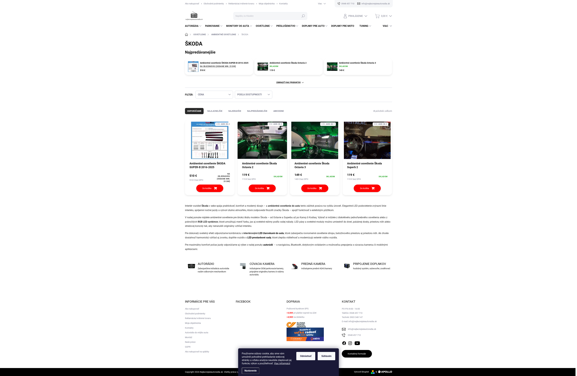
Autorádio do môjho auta (196, 332)
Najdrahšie (234, 111)
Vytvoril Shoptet (361, 372)
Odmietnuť (305, 356)
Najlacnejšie (214, 111)
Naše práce (190, 342)
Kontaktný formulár (357, 354)
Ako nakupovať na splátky (197, 351)
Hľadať (303, 16)
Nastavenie (250, 370)
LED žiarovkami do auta (271, 233)
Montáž (188, 337)
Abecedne (278, 111)
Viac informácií (282, 363)
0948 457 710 (354, 335)
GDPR (188, 347)
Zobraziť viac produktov (288, 82)
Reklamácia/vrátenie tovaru (241, 3)
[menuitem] (193, 26)
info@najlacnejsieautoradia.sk (362, 329)
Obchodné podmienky (214, 3)
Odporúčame (194, 111)
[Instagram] (350, 342)
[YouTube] (357, 342)
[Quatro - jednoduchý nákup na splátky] (305, 334)
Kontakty (283, 3)
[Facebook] (344, 342)
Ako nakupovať (192, 3)
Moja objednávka (267, 3)
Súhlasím (326, 356)
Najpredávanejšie (257, 111)
